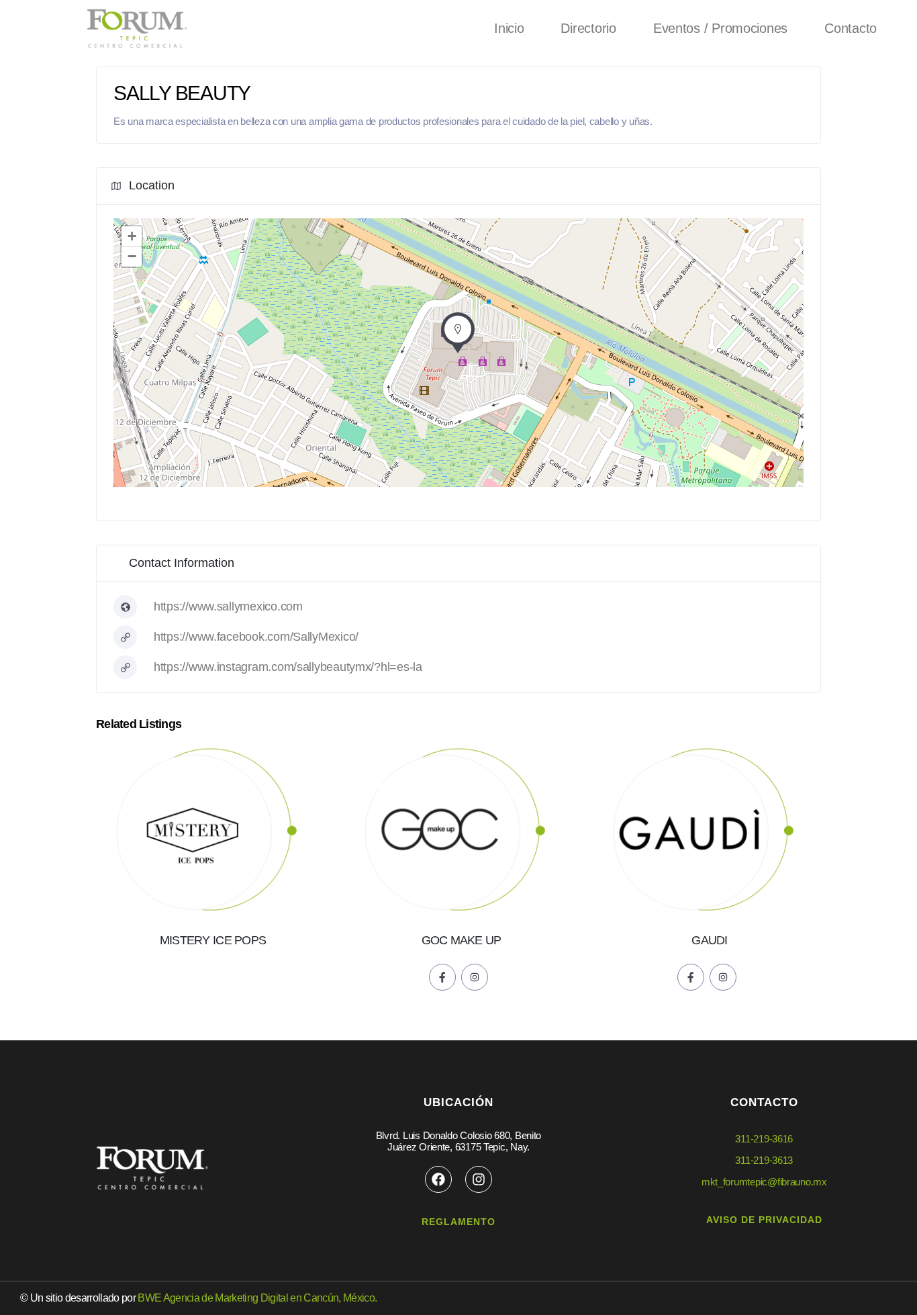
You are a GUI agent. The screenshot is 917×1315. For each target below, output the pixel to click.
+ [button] (132, 236)
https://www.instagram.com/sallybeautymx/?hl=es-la (288, 667)
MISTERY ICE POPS (213, 940)
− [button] (132, 256)
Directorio (588, 28)
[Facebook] (438, 1179)
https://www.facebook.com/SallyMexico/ (256, 636)
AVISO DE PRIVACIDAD (764, 1219)
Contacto (850, 28)
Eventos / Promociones (720, 28)
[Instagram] (478, 1179)
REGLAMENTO (458, 1221)
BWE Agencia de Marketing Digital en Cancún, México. (257, 1298)
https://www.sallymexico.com (228, 606)
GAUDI (709, 940)
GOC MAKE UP (461, 940)
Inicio (509, 28)
